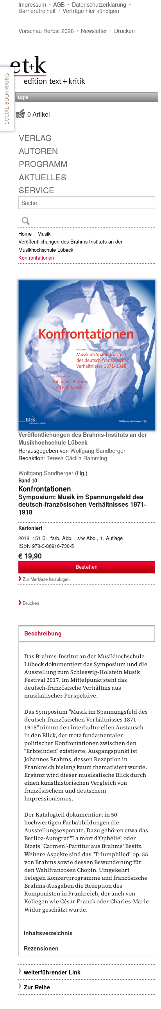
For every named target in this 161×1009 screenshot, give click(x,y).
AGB (59, 4)
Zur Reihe (37, 987)
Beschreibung (43, 633)
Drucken (124, 30)
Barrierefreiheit (36, 10)
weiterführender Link (52, 972)
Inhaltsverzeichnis (48, 933)
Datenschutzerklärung (99, 4)
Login (23, 97)
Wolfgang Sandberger (97, 450)
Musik (44, 233)
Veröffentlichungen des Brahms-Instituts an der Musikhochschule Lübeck (70, 245)
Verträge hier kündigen (91, 10)
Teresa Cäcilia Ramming (77, 458)
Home (25, 233)
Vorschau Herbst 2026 (46, 30)
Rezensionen (41, 948)
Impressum (32, 4)
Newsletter (94, 30)
